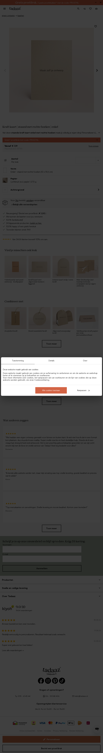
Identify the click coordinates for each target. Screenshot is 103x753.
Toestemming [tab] (18, 360)
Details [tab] (52, 360)
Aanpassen (81, 390)
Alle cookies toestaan (51, 390)
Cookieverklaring (41, 380)
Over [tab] (85, 360)
